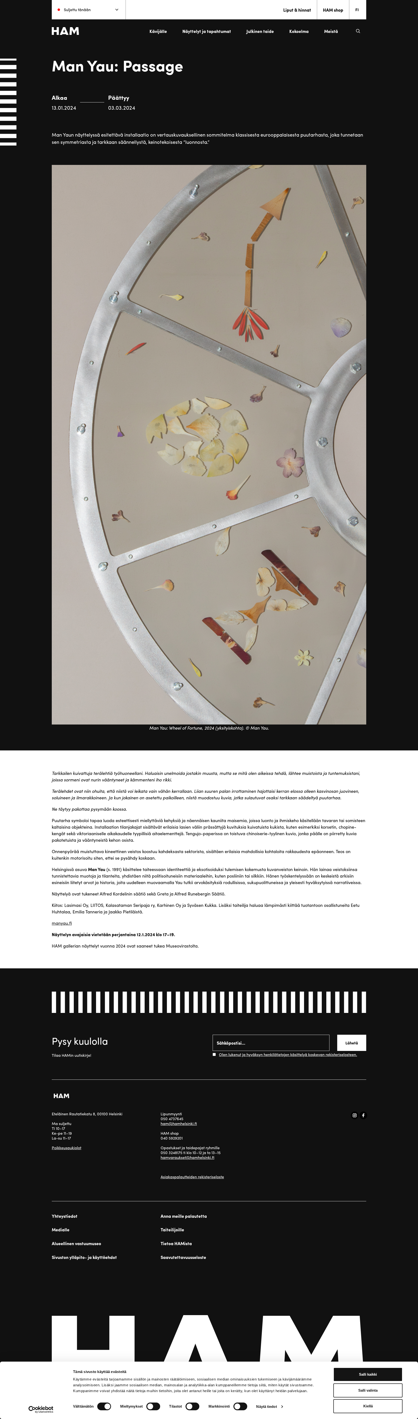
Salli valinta (368, 1390)
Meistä (331, 31)
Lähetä (351, 1043)
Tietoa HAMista (176, 1243)
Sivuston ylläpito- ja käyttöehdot (84, 1257)
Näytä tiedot (266, 1406)
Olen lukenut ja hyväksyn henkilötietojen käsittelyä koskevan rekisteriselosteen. (288, 1054)
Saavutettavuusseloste (183, 1257)
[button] (358, 31)
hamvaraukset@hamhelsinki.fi (187, 1157)
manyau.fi (62, 923)
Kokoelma (299, 31)
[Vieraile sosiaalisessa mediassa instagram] (354, 1115)
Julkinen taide (260, 31)
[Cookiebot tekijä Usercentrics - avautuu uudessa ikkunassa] (41, 1409)
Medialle (60, 1229)
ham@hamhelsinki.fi (179, 1123)
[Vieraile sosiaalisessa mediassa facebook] (363, 1115)
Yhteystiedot (64, 1216)
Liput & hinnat (297, 10)
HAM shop (333, 10)
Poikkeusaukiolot (66, 1147)
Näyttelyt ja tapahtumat (206, 31)
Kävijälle (158, 31)
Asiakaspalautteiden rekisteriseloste (192, 1177)
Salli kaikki (368, 1374)
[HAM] (65, 31)
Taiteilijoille (172, 1229)
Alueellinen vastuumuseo (76, 1243)
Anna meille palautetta (184, 1216)
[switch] (153, 1406)
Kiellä (368, 1406)
